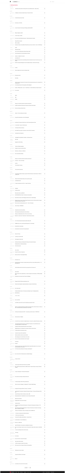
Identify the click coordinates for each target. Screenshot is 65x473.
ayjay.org (11, 295)
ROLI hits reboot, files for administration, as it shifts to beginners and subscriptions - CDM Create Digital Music (28, 274)
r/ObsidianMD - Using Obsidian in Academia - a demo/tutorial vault (23, 137)
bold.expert (11, 302)
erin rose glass (17, 90)
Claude (16, 47)
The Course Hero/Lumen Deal (19, 169)
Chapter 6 (16, 343)
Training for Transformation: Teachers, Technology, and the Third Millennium (25, 410)
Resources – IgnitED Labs (18, 422)
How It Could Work (17, 299)
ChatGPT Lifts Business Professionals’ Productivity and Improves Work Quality (25, 105)
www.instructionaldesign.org (12, 420)
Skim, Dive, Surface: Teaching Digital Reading (21, 254)
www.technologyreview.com (12, 377)
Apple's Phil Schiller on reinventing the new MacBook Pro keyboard (23, 425)
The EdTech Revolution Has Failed (19, 17)
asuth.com (11, 271)
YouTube (16, 67)
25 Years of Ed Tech (17, 358)
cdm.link (11, 273)
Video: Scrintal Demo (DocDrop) (19, 153)
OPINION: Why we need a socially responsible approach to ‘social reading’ (24, 223)
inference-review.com (11, 139)
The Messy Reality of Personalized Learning (20, 330)
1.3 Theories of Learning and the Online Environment (22, 413)
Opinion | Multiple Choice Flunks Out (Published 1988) (22, 70)
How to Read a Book (17, 288)
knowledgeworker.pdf (18, 180)
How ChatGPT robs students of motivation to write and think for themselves (25, 130)
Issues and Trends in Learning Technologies (21, 438)
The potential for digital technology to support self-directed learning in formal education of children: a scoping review (28, 174)
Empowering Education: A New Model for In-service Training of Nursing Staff (25, 395)
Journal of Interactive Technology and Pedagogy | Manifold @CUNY (24, 27)
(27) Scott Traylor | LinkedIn (18, 35)
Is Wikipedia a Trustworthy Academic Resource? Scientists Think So (24, 12)
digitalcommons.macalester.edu (12, 401)
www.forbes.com (12, 443)
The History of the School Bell (19, 236)
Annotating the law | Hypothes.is (19, 133)
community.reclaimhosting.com (12, 216)
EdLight (16, 99)
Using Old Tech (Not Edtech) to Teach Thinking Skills (22, 117)
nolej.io (11, 95)
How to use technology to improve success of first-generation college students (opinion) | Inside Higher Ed (28, 427)
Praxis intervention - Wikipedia (19, 316)
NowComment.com (17, 259)
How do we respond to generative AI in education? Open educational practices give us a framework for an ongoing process (28, 82)
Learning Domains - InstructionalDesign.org (20, 419)
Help (30, 472)
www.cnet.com (12, 425)
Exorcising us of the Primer (18, 22)
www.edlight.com (12, 99)
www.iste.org (11, 403)
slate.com (11, 267)
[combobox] (27, 2)
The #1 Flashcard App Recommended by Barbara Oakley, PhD (23, 220)
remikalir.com (12, 49)
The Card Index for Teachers (18, 165)
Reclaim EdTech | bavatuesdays (19, 226)
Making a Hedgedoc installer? (19, 32)
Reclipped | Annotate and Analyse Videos (20, 148)
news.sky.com (12, 364)
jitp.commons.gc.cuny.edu (12, 190)
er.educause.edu (12, 450)
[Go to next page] (30, 467)
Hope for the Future (17, 233)
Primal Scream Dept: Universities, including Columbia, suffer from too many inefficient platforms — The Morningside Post (28, 263)
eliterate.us (11, 169)
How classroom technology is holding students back (22, 376)
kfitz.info (11, 341)
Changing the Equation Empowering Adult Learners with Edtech (23, 326)
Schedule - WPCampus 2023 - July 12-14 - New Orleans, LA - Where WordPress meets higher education (28, 87)
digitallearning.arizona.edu (12, 252)
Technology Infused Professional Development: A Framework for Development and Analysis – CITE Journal (28, 405)
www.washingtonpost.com (12, 281)
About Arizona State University (19, 441)
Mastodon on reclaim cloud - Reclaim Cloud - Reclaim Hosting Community (24, 215)
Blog (18, 472)
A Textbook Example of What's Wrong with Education (22, 381)
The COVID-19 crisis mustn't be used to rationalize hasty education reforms (24, 302)
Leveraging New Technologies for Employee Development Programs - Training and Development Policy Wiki (28, 391)
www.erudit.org (12, 323)
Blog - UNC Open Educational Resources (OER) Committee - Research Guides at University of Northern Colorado (28, 367)
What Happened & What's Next (19, 239)
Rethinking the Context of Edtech (19, 450)
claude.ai (11, 47)
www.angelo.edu (12, 413)
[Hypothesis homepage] (11, 2)
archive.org (11, 306)
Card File (16, 163)
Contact (43, 472)
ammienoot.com (12, 178)
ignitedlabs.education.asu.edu (12, 423)
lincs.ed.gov (11, 326)
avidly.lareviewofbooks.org (12, 354)
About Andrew (17, 271)
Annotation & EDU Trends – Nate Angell (20, 454)
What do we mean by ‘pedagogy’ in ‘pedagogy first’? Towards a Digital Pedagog (25, 384)
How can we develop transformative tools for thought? (22, 338)
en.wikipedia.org (12, 316)
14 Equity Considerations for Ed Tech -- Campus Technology (23, 183)
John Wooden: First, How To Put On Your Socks (21, 463)
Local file (11, 82)
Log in (50, 1)
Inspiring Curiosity (17, 403)
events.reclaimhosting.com (12, 38)
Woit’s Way (16, 139)
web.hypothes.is (12, 133)
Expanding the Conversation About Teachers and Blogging (22, 276)
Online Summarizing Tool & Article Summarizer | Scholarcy (22, 53)
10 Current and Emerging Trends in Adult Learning (21, 429)
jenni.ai (11, 51)
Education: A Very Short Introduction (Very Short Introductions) (23, 103)
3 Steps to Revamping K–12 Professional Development (22, 371)
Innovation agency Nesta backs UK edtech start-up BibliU (22, 364)
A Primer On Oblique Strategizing (19, 146)
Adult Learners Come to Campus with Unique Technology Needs (23, 445)
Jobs (28, 472)
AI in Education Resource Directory (19, 127)
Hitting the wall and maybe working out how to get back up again (23, 178)
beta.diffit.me (11, 97)
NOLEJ (16, 95)
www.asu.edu (12, 441)
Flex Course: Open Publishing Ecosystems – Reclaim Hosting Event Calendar (25, 38)
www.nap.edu (12, 407)
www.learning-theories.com (12, 417)
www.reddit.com (12, 137)
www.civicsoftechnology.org (12, 161)
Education (25, 472)
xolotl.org (11, 454)
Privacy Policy (52, 472)
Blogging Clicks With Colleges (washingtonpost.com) (22, 281)
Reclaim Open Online (18, 75)
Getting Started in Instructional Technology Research (22, 228)
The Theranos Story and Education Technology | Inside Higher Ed (23, 348)
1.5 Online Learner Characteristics (19, 415)
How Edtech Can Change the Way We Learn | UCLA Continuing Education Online (25, 122)
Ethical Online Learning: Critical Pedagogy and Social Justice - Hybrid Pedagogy (25, 197)
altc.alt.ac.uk (11, 384)
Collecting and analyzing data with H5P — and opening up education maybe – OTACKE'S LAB (27, 311)
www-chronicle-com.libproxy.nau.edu (12, 433)
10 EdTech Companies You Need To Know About (21, 443)
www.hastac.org (12, 213)
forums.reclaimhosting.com (12, 60)
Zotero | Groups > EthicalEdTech (19, 205)
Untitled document (17, 190)
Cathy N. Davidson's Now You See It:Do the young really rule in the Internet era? (25, 267)
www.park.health (12, 188)
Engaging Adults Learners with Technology (20, 400)
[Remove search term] (17, 1)
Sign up (53, 1)
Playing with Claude (17, 49)
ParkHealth (16, 188)
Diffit (15, 97)
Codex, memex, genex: (18, 245)
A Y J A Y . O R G (17, 295)
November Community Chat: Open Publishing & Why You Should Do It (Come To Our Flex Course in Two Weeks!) (28, 60)
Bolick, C (16, 458)
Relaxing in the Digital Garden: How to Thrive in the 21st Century (23, 213)
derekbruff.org (12, 8)
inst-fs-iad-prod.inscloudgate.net (12, 359)
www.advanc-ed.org (11, 411)
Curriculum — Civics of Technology (19, 160)
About (16, 472)
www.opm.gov (12, 391)
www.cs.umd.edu (12, 245)
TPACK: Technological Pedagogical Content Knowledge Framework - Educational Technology (27, 62)
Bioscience (21, 472)
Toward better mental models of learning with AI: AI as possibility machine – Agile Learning (27, 8)
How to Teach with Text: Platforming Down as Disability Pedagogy (23, 353)
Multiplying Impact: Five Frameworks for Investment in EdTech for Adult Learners (25, 328)
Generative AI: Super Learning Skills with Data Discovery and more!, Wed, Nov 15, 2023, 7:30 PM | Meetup (28, 44)
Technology (16, 432)
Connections (16, 341)
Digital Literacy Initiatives (18, 398)
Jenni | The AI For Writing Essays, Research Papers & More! (22, 51)
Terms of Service (48, 472)
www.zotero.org (12, 205)
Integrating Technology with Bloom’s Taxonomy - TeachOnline (23, 388)
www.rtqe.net (11, 146)
